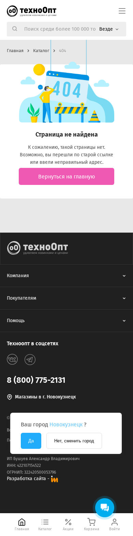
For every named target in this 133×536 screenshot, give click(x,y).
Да (31, 440)
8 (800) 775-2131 (36, 380)
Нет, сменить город (74, 440)
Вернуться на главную (66, 176)
